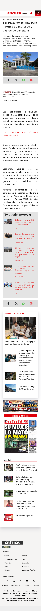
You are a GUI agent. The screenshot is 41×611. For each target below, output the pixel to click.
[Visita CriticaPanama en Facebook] (7, 580)
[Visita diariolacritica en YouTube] (27, 580)
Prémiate (25, 566)
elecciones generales (12, 97)
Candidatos (23, 94)
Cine (23, 559)
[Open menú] (3, 13)
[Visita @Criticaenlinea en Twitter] (14, 580)
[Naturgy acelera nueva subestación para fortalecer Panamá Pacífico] (10, 376)
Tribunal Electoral (18, 92)
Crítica (6, 555)
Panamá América (10, 559)
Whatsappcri (15, 585)
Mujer (6, 566)
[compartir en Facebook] (8, 80)
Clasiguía (25, 563)
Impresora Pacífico (29, 570)
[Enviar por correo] (31, 80)
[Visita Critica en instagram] (34, 580)
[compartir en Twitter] (16, 80)
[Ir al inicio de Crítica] (17, 13)
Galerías (36, 585)
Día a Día (7, 563)
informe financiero (11, 94)
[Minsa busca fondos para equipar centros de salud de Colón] (20, 328)
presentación (31, 92)
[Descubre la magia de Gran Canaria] (10, 388)
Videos (26, 585)
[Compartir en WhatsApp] (24, 79)
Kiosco (24, 555)
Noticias (5, 585)
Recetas (7, 570)
